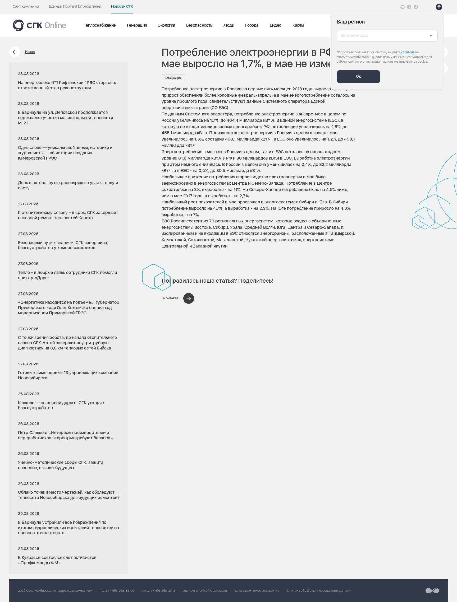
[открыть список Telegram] (409, 7)
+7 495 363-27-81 (163, 590)
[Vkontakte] (402, 7)
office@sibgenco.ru (213, 590)
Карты (298, 25)
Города (251, 25)
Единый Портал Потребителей (75, 6)
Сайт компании (26, 6)
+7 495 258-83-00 (121, 590)
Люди (228, 25)
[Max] (416, 7)
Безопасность (199, 25)
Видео (275, 25)
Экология (166, 25)
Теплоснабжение (100, 25)
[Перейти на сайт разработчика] (432, 590)
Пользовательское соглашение (256, 590)
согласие (407, 52)
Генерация (137, 25)
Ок (358, 76)
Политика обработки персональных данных (318, 590)
